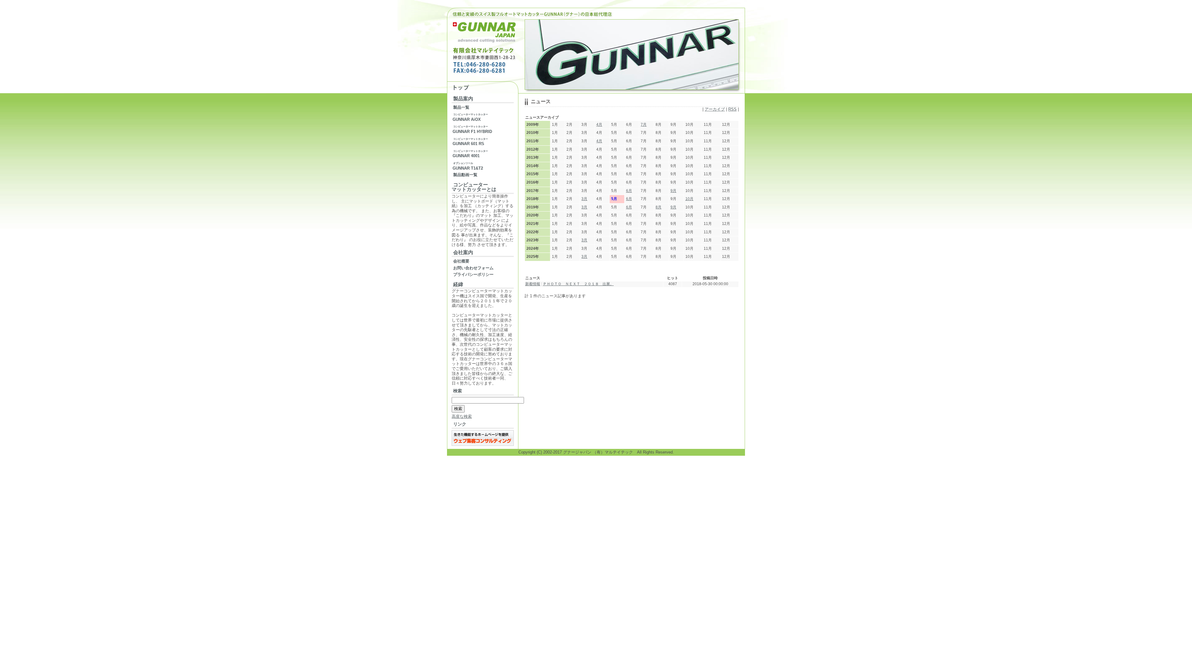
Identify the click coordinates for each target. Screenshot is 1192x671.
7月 (644, 124)
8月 (658, 207)
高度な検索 (462, 416)
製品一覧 (461, 107)
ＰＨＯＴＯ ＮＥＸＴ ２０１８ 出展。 (578, 284)
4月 (599, 124)
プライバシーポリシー (473, 274)
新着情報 (532, 284)
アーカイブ (715, 109)
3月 (584, 199)
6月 (629, 191)
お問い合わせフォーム (473, 268)
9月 (673, 191)
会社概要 (461, 261)
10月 (689, 199)
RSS (732, 109)
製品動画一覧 (465, 174)
